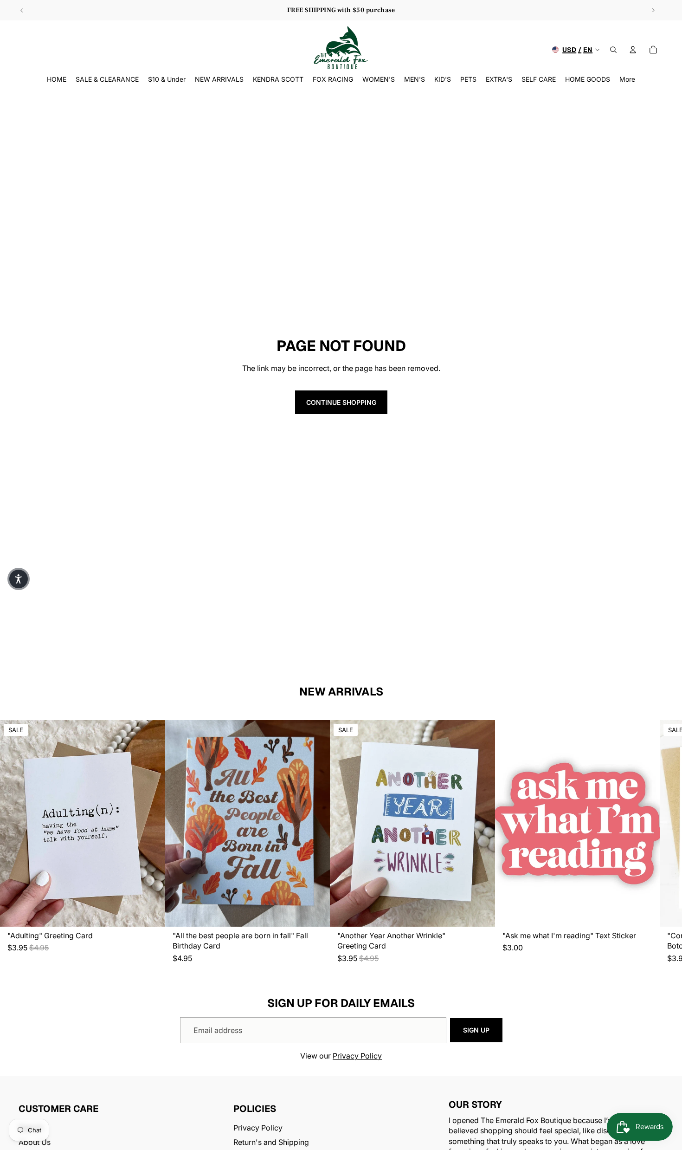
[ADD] (150, 912)
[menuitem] (627, 79)
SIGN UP (476, 1030)
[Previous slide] (22, 10)
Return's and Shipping (271, 1141)
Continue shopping (341, 402)
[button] (18, 579)
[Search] (613, 49)
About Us (35, 1141)
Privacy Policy (357, 1055)
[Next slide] (653, 10)
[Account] (633, 49)
